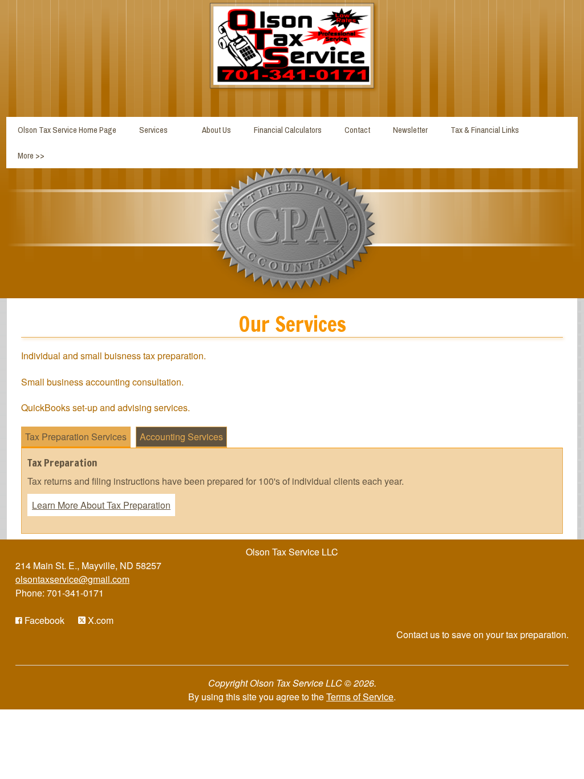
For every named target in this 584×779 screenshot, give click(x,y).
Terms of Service (360, 696)
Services (153, 130)
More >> (31, 155)
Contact (357, 130)
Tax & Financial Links (485, 130)
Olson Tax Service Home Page (67, 130)
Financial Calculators (288, 130)
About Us (216, 130)
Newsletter (410, 130)
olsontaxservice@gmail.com (72, 579)
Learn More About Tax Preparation (101, 505)
